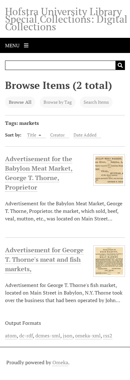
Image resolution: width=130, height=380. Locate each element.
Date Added (85, 135)
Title (32, 135)
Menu (13, 45)
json (68, 335)
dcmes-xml (47, 335)
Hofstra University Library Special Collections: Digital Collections (66, 19)
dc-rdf (26, 335)
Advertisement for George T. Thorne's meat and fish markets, (44, 259)
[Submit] (120, 65)
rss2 (107, 335)
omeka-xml (88, 335)
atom (11, 335)
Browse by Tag (58, 102)
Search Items (96, 102)
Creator (57, 135)
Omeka (60, 362)
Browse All (20, 102)
